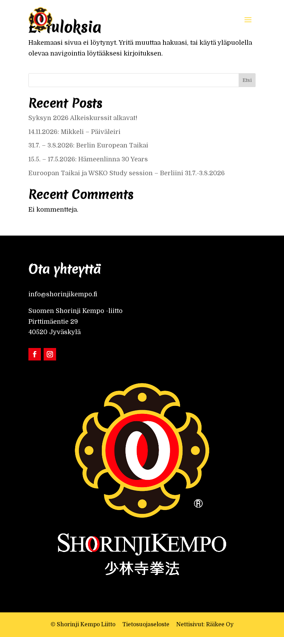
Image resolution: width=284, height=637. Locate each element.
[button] (248, 19)
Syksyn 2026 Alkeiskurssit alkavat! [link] (82, 117)
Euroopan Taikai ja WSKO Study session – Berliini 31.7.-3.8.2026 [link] (127, 173)
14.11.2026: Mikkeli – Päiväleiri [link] (75, 131)
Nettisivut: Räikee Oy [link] (204, 624)
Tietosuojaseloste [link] (145, 624)
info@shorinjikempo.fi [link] (62, 294)
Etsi (247, 80)
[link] (40, 19)
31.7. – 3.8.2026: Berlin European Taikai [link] (88, 145)
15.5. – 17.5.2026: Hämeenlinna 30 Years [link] (89, 159)
